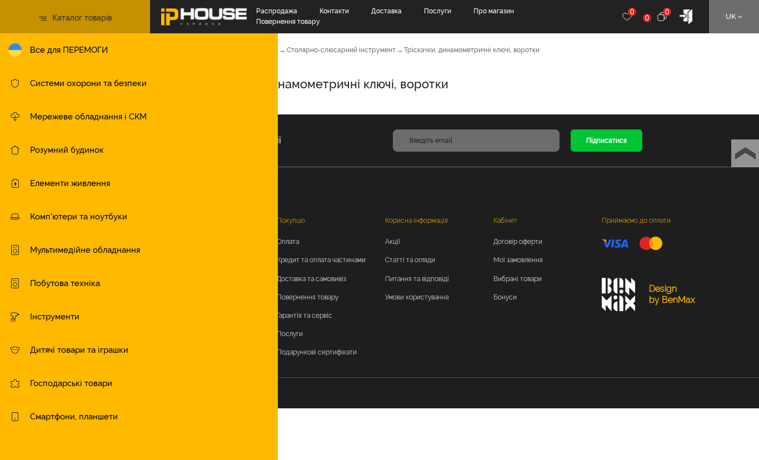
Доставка (386, 11)
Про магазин (493, 11)
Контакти (334, 11)
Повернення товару (288, 22)
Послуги (437, 11)
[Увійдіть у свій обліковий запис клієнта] (686, 16)
